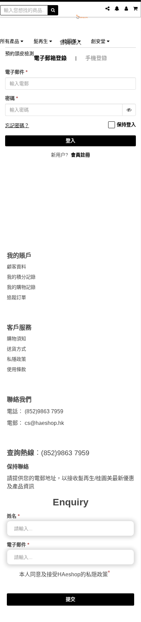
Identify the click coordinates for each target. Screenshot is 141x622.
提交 (70, 599)
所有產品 (10, 41)
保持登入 (126, 124)
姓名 (13, 516)
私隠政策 (97, 574)
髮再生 (41, 41)
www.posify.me (70, 613)
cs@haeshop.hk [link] (44, 423)
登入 (70, 140)
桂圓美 (70, 41)
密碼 (11, 98)
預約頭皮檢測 (19, 53)
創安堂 (99, 41)
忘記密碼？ (17, 125)
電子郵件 (16, 72)
